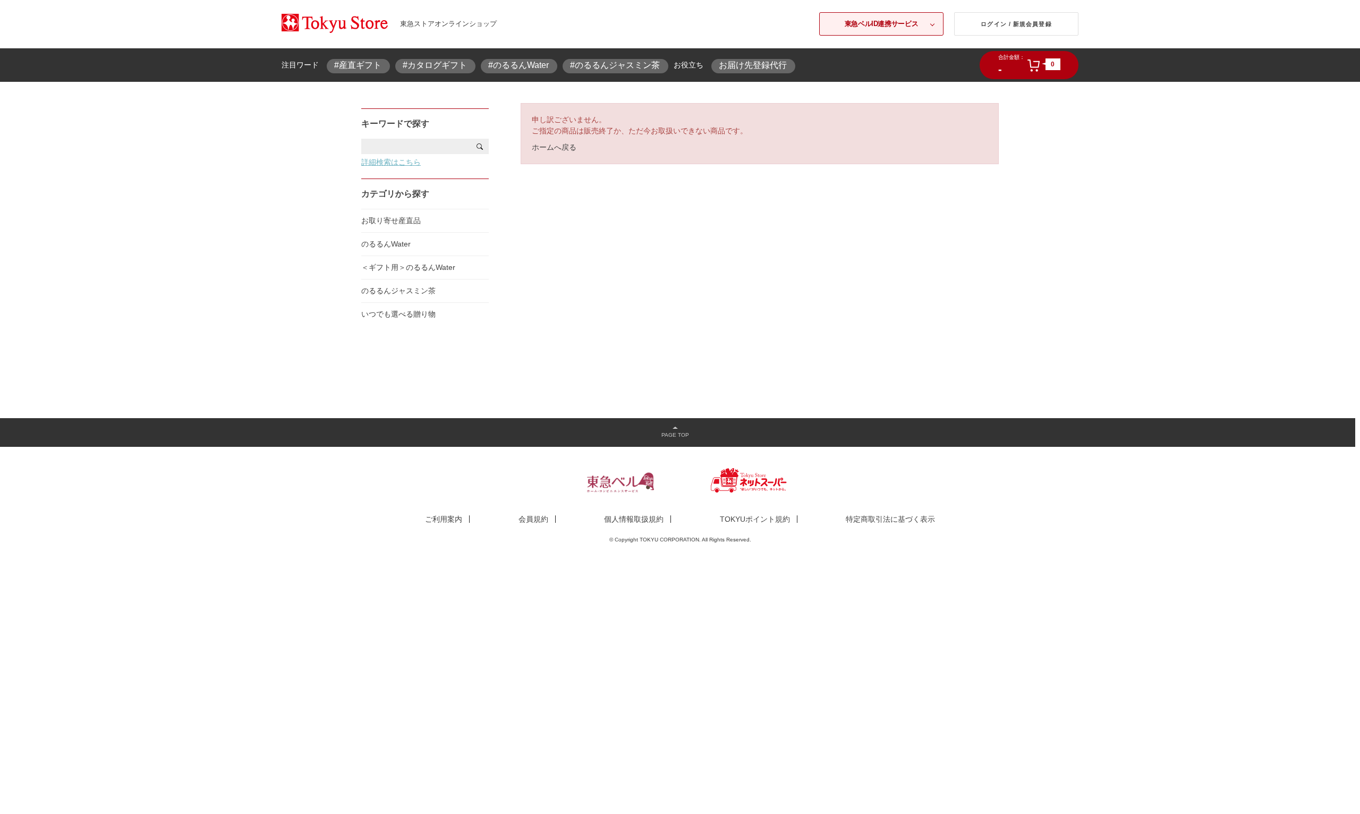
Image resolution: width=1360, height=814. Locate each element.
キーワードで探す (395, 123)
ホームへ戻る (554, 147)
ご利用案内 (443, 519)
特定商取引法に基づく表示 (890, 519)
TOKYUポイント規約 (755, 519)
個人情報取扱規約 (634, 519)
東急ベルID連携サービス (881, 24)
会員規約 (533, 519)
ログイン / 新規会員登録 (1016, 24)
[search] (480, 146)
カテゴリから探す (395, 193)
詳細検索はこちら (391, 162)
